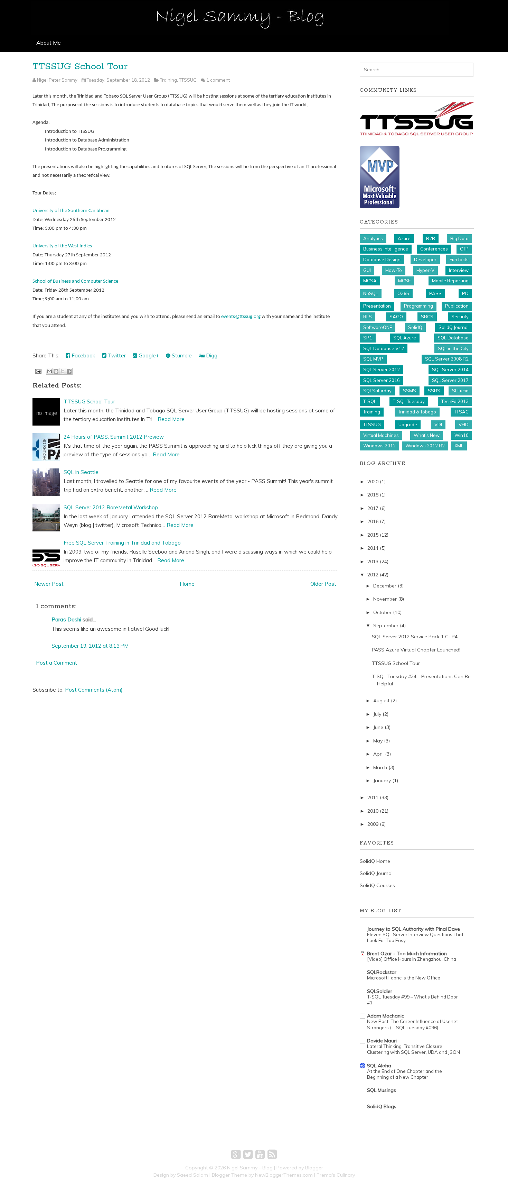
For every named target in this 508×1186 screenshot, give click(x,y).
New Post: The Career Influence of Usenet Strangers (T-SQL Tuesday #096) (412, 1024)
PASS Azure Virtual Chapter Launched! (416, 650)
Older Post (323, 584)
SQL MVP (373, 359)
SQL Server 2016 (381, 380)
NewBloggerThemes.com (284, 1175)
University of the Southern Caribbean (71, 210)
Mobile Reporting (450, 280)
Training (168, 80)
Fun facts (459, 259)
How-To (393, 270)
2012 (372, 575)
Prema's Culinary (336, 1175)
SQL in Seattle (81, 472)
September (385, 625)
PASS (435, 293)
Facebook (82, 355)
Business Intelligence (385, 249)
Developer (425, 259)
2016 (372, 521)
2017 (372, 508)
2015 (372, 535)
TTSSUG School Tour (80, 67)
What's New (427, 435)
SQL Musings (381, 1090)
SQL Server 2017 (450, 380)
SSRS (434, 390)
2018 (372, 495)
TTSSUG (188, 80)
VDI (438, 424)
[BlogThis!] (56, 371)
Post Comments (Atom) (94, 689)
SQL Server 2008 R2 (447, 359)
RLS (367, 316)
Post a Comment (56, 662)
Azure (404, 238)
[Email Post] (37, 370)
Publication (457, 306)
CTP (464, 249)
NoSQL (370, 293)
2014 (372, 548)
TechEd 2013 (455, 401)
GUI (367, 270)
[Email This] (49, 371)
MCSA (370, 280)
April (378, 754)
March (380, 767)
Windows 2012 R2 (425, 445)
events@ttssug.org (241, 316)
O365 (403, 293)
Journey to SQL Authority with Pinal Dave (413, 929)
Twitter (116, 355)
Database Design (382, 259)
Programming (418, 306)
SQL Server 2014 (450, 369)
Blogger (314, 1168)
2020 (372, 481)
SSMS (409, 390)
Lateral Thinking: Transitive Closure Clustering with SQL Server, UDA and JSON (413, 1049)
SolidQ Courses (377, 885)
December (384, 586)
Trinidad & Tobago (417, 411)
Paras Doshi (66, 619)
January (382, 780)
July (377, 714)
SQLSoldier (379, 991)
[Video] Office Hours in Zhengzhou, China (411, 959)
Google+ (148, 355)
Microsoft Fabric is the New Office (403, 977)
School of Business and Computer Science (75, 281)
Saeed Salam (192, 1175)
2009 (372, 824)
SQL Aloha (379, 1065)
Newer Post (49, 584)
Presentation (377, 306)
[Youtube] (260, 1154)
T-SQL (369, 401)
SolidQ (415, 327)
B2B (430, 238)
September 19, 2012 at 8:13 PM (90, 645)
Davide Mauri (382, 1041)
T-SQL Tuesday (409, 401)
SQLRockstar (381, 972)
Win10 (461, 435)
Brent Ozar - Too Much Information (407, 953)
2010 (372, 811)
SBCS (427, 316)
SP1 (367, 337)
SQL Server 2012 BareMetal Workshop (111, 507)
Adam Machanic (385, 1016)
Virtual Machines (381, 435)
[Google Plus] (236, 1154)
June (378, 727)
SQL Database (453, 337)
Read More (171, 419)
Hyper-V (425, 270)
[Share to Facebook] (69, 371)
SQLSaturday (377, 390)
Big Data (459, 238)
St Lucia (460, 390)
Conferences (434, 249)
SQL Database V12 (383, 348)
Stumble (181, 355)
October (382, 612)
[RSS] (272, 1154)
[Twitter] (248, 1154)
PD (465, 293)
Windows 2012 (379, 445)
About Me (48, 42)
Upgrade (407, 424)
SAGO (396, 316)
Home (187, 584)
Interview (459, 270)
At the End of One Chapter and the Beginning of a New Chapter (404, 1074)
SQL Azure (404, 337)
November (385, 599)
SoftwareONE (377, 327)
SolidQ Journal (454, 327)
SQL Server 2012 (381, 369)
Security (460, 316)
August (381, 700)
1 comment (218, 80)
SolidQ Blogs (381, 1106)
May (378, 741)
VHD (464, 424)
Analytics (373, 238)
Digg (211, 355)
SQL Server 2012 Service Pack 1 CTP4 (415, 636)
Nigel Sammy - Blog (250, 1168)
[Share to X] (62, 371)
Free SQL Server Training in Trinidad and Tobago (122, 542)
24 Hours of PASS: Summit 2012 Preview (114, 437)
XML (458, 445)
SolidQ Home (375, 861)
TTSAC (461, 411)
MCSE (404, 280)
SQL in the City (453, 348)
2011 (372, 797)
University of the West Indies (62, 246)
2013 (372, 561)
